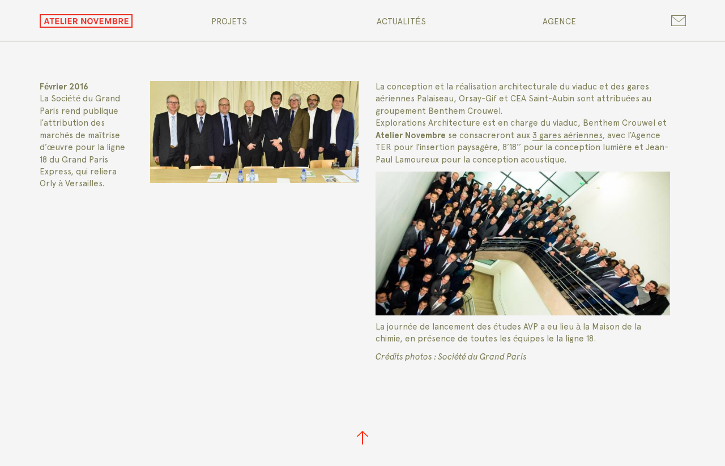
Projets (229, 21)
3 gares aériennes (567, 135)
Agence (559, 21)
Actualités (401, 21)
